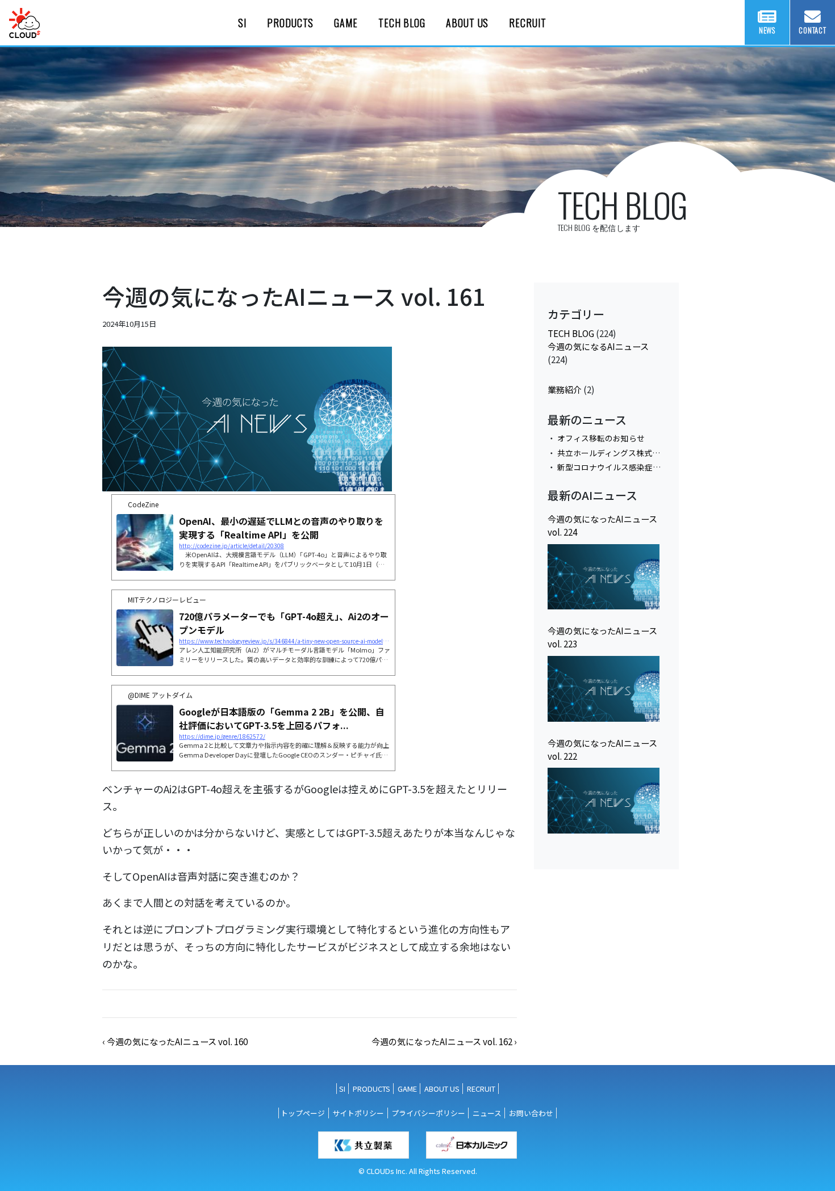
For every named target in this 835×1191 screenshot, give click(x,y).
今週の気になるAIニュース (598, 346)
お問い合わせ (531, 1113)
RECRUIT (527, 22)
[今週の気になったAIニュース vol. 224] (603, 577)
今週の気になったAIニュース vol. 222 (602, 749)
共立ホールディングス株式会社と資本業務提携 (640, 452)
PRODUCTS (290, 22)
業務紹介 (565, 389)
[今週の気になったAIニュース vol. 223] (603, 689)
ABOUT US (467, 22)
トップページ (303, 1113)
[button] (175, 1041)
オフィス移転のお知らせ (601, 438)
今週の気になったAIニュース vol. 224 (602, 525)
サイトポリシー (358, 1113)
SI (242, 22)
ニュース (487, 1113)
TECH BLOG (401, 22)
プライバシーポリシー (428, 1113)
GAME (346, 22)
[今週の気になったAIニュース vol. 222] (603, 801)
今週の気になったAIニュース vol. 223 (602, 637)
